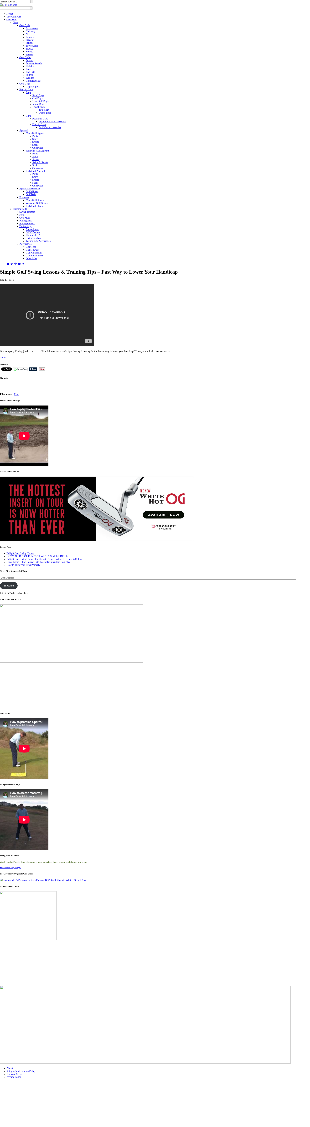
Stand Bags (38, 95)
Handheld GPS (33, 235)
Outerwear (37, 147)
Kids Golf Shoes (34, 206)
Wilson (29, 54)
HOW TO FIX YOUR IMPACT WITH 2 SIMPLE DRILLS (37, 556)
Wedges (30, 77)
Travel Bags (38, 107)
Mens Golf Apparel (36, 133)
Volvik (29, 51)
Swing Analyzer (34, 238)
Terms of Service (15, 1074)
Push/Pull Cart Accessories (52, 121)
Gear (15, 22)
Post (16, 394)
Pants (35, 136)
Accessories (25, 243)
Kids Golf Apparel (35, 171)
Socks (35, 144)
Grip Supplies (33, 86)
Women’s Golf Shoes (36, 203)
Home (9, 13)
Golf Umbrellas (34, 252)
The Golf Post (13, 16)
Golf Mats (24, 217)
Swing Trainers (27, 211)
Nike (28, 34)
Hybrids (30, 66)
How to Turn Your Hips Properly (23, 565)
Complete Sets (33, 80)
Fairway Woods (34, 63)
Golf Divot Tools (34, 255)
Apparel (23, 130)
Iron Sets (30, 72)
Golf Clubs (25, 57)
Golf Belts (31, 194)
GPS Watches (33, 232)
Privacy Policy (13, 1077)
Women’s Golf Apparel (37, 150)
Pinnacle (30, 37)
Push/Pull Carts (40, 118)
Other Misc (31, 258)
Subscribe (9, 585)
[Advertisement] (97, 686)
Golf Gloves (32, 191)
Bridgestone (32, 28)
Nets (21, 214)
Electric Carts (39, 124)
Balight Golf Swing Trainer (20, 553)
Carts (28, 115)
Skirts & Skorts (40, 162)
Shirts (35, 139)
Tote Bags (44, 109)
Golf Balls (24, 25)
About (9, 1068)
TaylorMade (32, 45)
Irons (28, 69)
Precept (29, 40)
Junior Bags (38, 104)
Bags (28, 92)
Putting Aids (25, 220)
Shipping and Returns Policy (21, 1071)
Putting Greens (27, 223)
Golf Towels (32, 249)
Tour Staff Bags (40, 101)
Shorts (35, 142)
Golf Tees (31, 246)
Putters (29, 74)
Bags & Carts (26, 89)
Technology (25, 226)
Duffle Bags (45, 112)
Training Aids (20, 209)
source (3, 357)
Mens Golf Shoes (35, 200)
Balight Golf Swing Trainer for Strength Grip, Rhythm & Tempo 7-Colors (44, 559)
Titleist (29, 48)
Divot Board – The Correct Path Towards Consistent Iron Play (38, 562)
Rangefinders (32, 229)
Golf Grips (24, 83)
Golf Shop (11, 19)
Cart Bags (37, 98)
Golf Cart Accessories (50, 127)
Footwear (24, 197)
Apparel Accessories (29, 188)
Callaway (31, 31)
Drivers (29, 60)
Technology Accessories (38, 241)
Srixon (29, 42)
